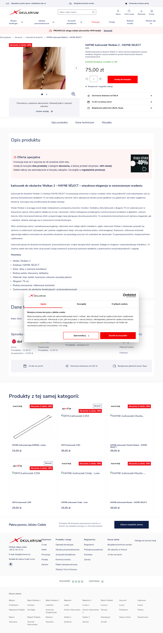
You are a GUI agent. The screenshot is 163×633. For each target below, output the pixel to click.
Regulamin (89, 544)
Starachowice (143, 617)
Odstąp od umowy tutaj (145, 540)
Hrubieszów (13, 605)
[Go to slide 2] (46, 94)
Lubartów (49, 605)
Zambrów (68, 622)
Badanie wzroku (130, 22)
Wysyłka (107, 122)
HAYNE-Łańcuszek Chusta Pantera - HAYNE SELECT (128, 446)
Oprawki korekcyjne (65, 544)
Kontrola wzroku (63, 559)
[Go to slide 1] (42, 94)
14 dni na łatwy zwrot (102, 102)
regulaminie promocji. (93, 170)
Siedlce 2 (86, 617)
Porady (112, 22)
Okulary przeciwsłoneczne (42, 22)
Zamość (86, 622)
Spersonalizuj (80, 335)
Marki (44, 549)
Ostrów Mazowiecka (72, 610)
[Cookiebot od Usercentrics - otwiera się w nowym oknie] (125, 296)
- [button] (106, 30)
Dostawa (88, 554)
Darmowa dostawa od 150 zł (105, 95)
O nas (44, 544)
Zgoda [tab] (43, 304)
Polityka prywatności (93, 549)
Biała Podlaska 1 (33, 600)
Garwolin (122, 600)
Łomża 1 (86, 605)
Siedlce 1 (67, 617)
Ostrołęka (31, 610)
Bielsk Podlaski (107, 600)
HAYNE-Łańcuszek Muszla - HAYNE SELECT (128, 502)
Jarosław (30, 605)
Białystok (67, 600)
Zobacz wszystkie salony (131, 524)
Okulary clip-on (151, 22)
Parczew (104, 610)
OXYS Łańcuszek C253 (70, 445)
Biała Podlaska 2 (52, 600)
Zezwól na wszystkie (118, 335)
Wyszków (50, 622)
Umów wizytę (42, 111)
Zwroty (87, 559)
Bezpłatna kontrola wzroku (84, 3)
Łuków (140, 605)
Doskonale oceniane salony (139, 3)
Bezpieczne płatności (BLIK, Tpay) (107, 108)
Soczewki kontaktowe (71, 22)
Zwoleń (104, 622)
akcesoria (64, 166)
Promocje (95, 22)
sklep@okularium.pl (22, 554)
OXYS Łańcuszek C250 (21, 502)
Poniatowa (123, 610)
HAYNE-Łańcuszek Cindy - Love (74, 502)
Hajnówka (142, 600)
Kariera (45, 564)
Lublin (66, 605)
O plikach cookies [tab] (120, 304)
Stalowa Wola (125, 617)
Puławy (141, 610)
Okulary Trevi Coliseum (66, 569)
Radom (12, 617)
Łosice (121, 605)
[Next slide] (76, 68)
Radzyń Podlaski (33, 617)
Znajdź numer (29, 559)
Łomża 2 (104, 605)
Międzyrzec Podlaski (17, 610)
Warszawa (13, 622)
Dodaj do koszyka (122, 79)
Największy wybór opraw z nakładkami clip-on (28, 3)
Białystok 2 (87, 600)
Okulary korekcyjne (13, 22)
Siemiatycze (105, 617)
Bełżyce (12, 600)
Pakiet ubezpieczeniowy (66, 564)
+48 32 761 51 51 (16, 549)
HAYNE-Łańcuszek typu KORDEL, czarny (29, 445)
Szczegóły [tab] (81, 304)
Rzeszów (49, 617)
